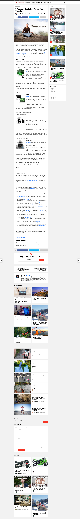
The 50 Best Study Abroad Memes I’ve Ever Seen (39, 489)
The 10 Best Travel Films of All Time (57, 43)
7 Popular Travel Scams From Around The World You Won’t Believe (39, 377)
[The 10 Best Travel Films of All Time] (57, 39)
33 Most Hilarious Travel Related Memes (21, 490)
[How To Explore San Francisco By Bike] (40, 331)
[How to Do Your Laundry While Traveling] (22, 366)
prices (25, 195)
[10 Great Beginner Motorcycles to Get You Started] (40, 462)
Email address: (28, 259)
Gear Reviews (28, 2)
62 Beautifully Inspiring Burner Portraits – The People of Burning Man (39, 409)
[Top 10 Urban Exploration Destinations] (22, 500)
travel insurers (28, 210)
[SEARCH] (64, 2)
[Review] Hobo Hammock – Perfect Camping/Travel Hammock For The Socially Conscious (21, 340)
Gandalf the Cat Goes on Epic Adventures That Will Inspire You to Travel (40, 323)
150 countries (32, 188)
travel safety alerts (20, 215)
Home (61, 519)
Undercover (28, 142)
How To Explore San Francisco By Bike (37, 338)
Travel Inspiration (53, 96)
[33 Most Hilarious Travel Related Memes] (22, 482)
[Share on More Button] (43, 17)
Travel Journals (43, 2)
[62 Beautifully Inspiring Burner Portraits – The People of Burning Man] (22, 409)
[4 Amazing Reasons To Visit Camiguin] (22, 387)
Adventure (52, 88)
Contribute (23, 0)
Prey (27, 71)
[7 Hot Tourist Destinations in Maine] (40, 292)
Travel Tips (33, 2)
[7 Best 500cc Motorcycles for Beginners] (22, 463)
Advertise (27, 0)
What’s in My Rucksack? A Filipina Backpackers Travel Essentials (38, 398)
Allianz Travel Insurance (21, 237)
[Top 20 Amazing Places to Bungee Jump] (57, 63)
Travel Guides (38, 2)
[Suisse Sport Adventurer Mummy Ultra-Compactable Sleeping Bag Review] (22, 310)
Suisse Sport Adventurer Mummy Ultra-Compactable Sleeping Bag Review (21, 317)
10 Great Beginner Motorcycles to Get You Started (38, 469)
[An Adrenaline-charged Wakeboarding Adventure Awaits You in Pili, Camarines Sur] (57, 26)
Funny (39, 320)
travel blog (38, 221)
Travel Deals (49, 2)
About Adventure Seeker (17, 0)
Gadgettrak (28, 118)
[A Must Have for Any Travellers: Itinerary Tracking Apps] (22, 354)
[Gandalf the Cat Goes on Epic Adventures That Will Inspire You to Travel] (40, 313)
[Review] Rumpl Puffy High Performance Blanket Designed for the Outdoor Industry (21, 300)
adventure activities (39, 206)
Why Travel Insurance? (31, 185)
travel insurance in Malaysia (31, 180)
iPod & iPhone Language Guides (36, 220)
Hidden (27, 96)
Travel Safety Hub (27, 217)
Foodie (52, 89)
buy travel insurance (42, 202)
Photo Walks (53, 92)
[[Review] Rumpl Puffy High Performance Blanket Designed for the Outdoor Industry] (22, 292)
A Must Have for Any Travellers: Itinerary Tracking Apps (39, 353)
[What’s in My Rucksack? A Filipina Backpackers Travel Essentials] (22, 399)
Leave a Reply (45, 422)
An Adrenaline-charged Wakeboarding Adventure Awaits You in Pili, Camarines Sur (56, 32)
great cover (42, 210)
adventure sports (27, 199)
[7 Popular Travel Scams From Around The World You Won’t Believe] (22, 377)
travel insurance (22, 196)
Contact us (64, 519)
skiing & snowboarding (29, 204)
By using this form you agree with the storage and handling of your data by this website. (32, 447)
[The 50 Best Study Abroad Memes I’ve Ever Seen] (40, 481)
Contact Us (30, 0)
